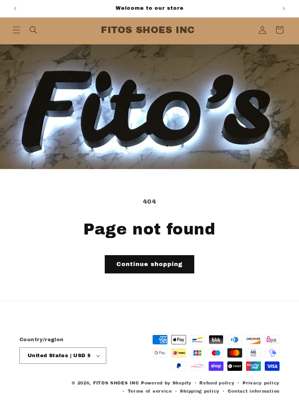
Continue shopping (149, 264)
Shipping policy (200, 391)
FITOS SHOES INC (116, 383)
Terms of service (150, 391)
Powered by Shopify (166, 383)
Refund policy (216, 383)
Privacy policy (261, 383)
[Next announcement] (283, 8)
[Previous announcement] (15, 8)
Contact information (254, 391)
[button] (16, 30)
